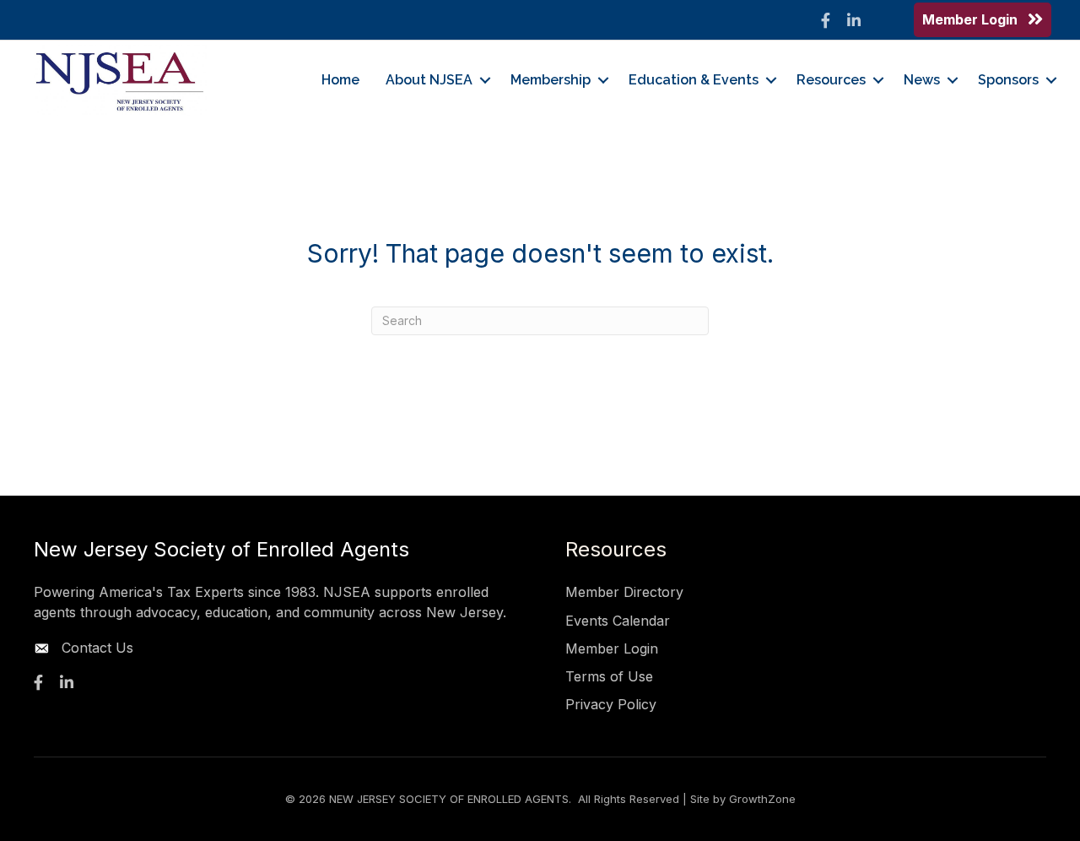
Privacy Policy (610, 704)
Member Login (611, 648)
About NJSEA (429, 80)
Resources (831, 80)
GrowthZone (762, 799)
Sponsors (1008, 80)
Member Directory (624, 591)
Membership (550, 80)
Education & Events (694, 80)
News (922, 80)
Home (340, 80)
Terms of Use (609, 676)
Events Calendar (617, 620)
